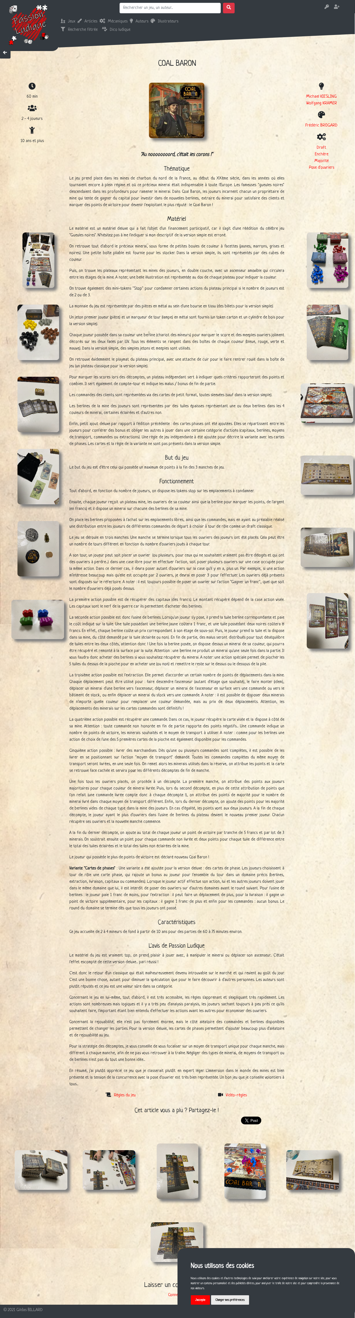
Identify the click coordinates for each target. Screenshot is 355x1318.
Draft (321, 147)
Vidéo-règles (236, 1095)
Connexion (176, 1295)
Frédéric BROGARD (321, 125)
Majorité (322, 161)
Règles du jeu (125, 1095)
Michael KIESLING (321, 96)
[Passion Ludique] (29, 24)
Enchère (321, 154)
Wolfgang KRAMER (321, 103)
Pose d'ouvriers (321, 167)
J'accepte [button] (200, 1300)
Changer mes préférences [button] (230, 1300)
